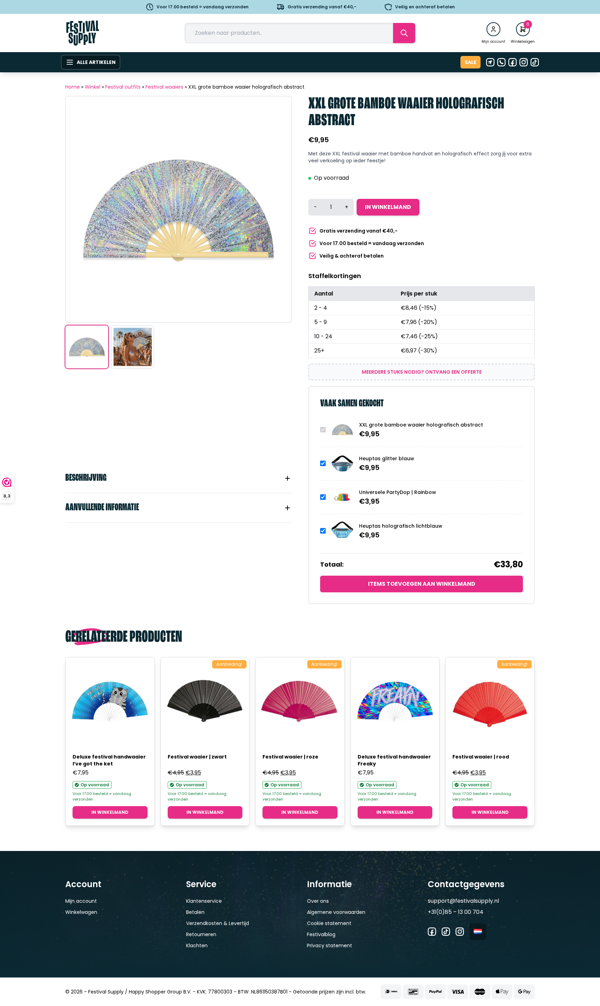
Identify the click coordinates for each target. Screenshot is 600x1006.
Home (72, 86)
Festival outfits (123, 86)
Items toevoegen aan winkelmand (421, 584)
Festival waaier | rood (480, 756)
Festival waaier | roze (290, 756)
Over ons (318, 901)
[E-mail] (490, 62)
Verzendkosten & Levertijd (217, 923)
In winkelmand (388, 207)
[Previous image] (79, 209)
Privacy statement (329, 945)
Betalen (195, 912)
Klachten (197, 945)
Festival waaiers (164, 86)
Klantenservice (204, 901)
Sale (470, 62)
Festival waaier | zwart (197, 756)
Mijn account (81, 901)
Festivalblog (321, 934)
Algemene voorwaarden (336, 912)
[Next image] (277, 209)
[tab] (178, 478)
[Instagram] (523, 62)
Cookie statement (329, 923)
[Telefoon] (501, 62)
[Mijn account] (493, 29)
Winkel (92, 86)
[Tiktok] (535, 62)
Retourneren (201, 934)
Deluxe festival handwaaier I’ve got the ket (109, 760)
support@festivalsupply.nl (463, 901)
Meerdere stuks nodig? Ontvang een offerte (422, 371)
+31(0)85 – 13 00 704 (455, 912)
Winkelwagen (81, 912)
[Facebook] (512, 62)
